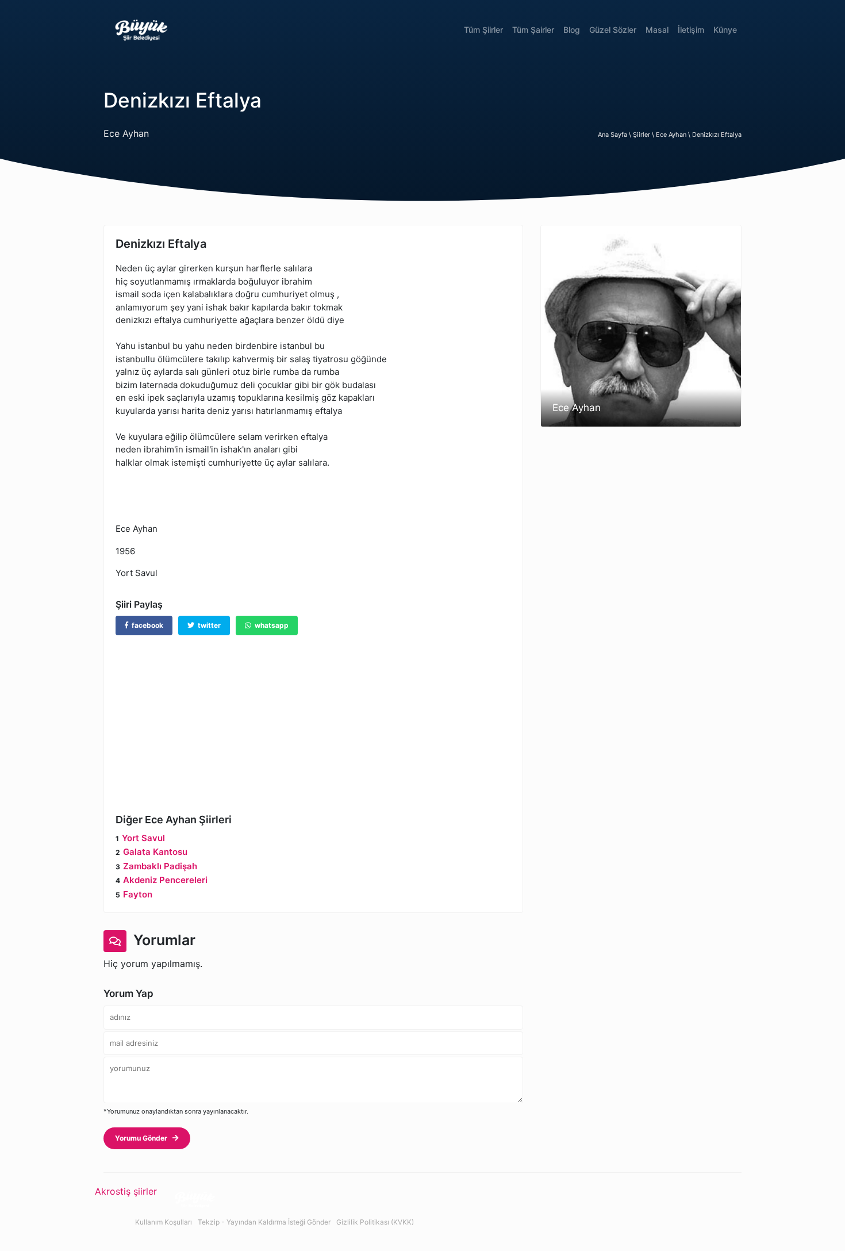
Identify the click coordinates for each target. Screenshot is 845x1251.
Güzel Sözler (612, 29)
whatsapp (270, 625)
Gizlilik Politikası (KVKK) (375, 1222)
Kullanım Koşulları (163, 1222)
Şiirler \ (644, 135)
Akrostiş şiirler (126, 1191)
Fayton (137, 894)
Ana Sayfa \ (615, 135)
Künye (725, 29)
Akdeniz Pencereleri (165, 879)
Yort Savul (143, 837)
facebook (145, 625)
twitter (207, 625)
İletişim (691, 29)
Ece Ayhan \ (674, 135)
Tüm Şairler (533, 29)
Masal (657, 29)
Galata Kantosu (155, 851)
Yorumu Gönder (143, 1138)
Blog (571, 29)
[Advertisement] (313, 715)
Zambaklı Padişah (160, 866)
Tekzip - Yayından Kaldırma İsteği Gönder (264, 1222)
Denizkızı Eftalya (717, 135)
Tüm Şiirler (483, 29)
